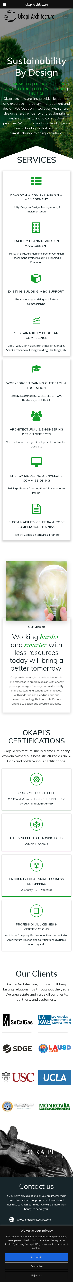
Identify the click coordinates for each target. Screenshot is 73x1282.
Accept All (36, 1257)
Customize (37, 1266)
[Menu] (66, 16)
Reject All (36, 1275)
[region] (36, 1253)
